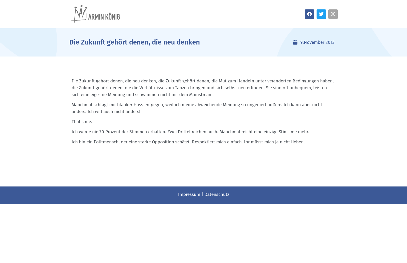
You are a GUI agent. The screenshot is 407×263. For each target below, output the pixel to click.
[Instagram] (333, 14)
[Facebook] (309, 14)
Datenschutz (216, 194)
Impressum (189, 194)
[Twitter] (321, 14)
